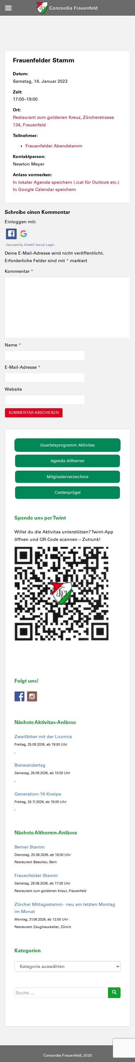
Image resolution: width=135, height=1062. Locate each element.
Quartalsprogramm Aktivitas (67, 445)
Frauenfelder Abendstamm (53, 146)
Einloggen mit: (20, 222)
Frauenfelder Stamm (36, 875)
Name (13, 345)
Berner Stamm (29, 847)
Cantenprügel (68, 492)
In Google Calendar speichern (44, 189)
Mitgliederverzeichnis (68, 476)
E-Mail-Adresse (22, 367)
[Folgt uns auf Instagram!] (32, 696)
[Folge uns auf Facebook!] (19, 696)
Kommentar (19, 271)
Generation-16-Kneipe (37, 794)
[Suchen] (114, 992)
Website (13, 389)
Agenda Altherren (67, 460)
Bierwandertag (30, 765)
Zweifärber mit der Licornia (43, 736)
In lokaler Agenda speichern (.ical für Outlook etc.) (66, 182)
